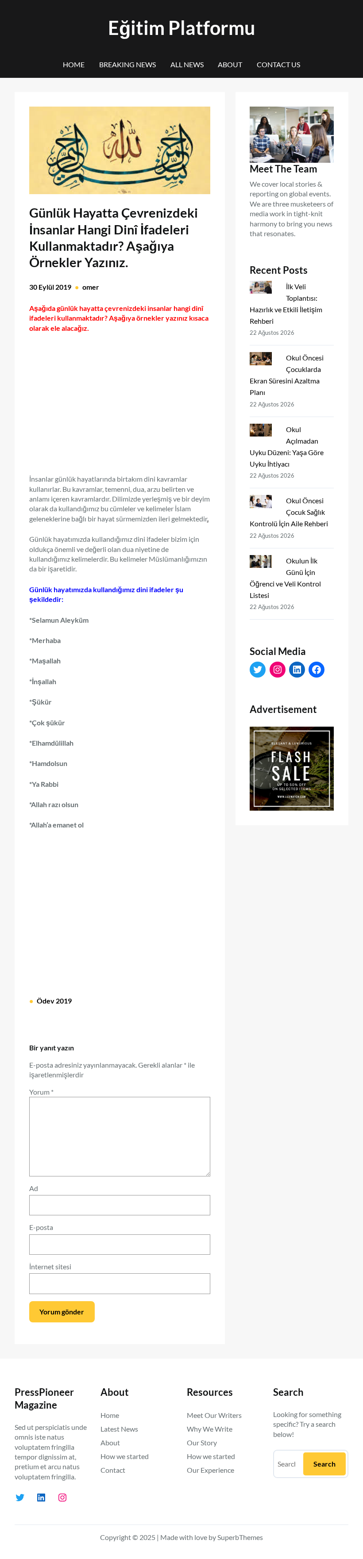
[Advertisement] (119, 398)
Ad (33, 1188)
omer (90, 287)
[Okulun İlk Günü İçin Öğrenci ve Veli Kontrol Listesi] (264, 563)
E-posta (41, 1227)
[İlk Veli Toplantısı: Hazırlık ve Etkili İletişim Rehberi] (264, 289)
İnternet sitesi (50, 1266)
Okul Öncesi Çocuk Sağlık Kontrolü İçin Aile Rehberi (289, 512)
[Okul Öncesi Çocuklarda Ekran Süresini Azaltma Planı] (264, 360)
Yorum (41, 1092)
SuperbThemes (240, 1537)
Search (324, 1463)
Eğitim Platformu (181, 27)
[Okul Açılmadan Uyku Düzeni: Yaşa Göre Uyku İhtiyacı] (264, 432)
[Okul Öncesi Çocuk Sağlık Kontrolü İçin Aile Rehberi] (264, 503)
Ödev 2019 (54, 1000)
